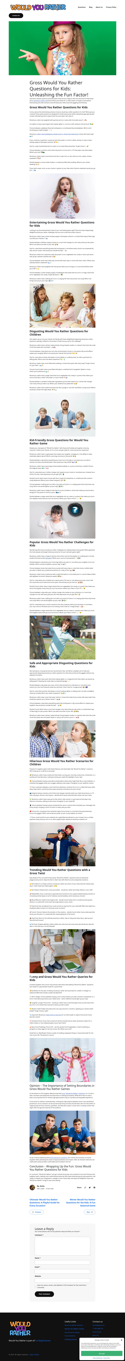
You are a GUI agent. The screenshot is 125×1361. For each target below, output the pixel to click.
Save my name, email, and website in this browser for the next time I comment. (61, 1286)
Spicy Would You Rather (72, 1332)
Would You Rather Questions (74, 1325)
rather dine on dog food (53, 1015)
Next (88, 1212)
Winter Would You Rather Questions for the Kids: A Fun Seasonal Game (80, 1202)
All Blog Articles (71, 1339)
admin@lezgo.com (99, 1325)
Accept (102, 1353)
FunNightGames (43, 1340)
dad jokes (48, 558)
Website (38, 1276)
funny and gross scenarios (58, 1158)
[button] (121, 1340)
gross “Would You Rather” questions (73, 1093)
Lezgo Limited (34, 1355)
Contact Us (16, 15)
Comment (39, 1235)
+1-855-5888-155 (98, 1328)
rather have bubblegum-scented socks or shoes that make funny (58, 134)
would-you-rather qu (40, 101)
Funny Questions (70, 1336)
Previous (38, 1212)
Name (38, 1258)
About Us (96, 1335)
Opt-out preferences (98, 1358)
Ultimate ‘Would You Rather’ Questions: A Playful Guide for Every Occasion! (45, 1202)
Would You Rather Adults (74, 1329)
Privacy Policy (106, 1358)
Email (37, 1267)
